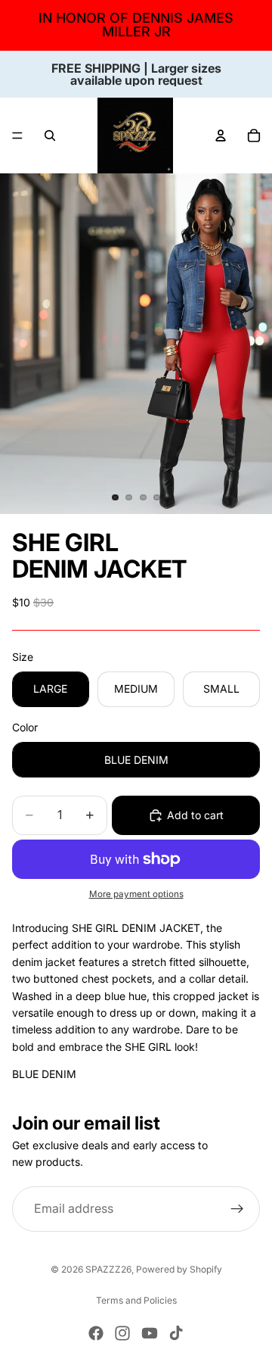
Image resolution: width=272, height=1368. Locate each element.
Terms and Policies (136, 1300)
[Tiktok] (176, 1333)
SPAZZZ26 (108, 1269)
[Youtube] (150, 1333)
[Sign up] (237, 1208)
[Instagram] (122, 1333)
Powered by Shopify (179, 1269)
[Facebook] (96, 1333)
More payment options (136, 894)
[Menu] (17, 135)
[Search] (49, 135)
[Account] (220, 135)
